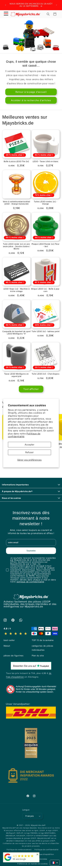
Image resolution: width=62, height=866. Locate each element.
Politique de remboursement (19, 850)
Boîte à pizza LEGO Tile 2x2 (16, 161)
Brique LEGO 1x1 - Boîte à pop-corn (45, 290)
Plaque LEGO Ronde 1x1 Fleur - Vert (45, 245)
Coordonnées (41, 859)
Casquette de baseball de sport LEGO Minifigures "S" (16, 332)
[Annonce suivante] (56, 5)
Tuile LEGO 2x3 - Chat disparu (45, 374)
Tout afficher (31, 389)
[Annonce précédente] (5, 5)
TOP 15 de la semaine (43, 640)
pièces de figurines (13, 655)
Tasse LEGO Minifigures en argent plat (16, 375)
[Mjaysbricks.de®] (7, 860)
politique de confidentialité (30, 581)
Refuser (29, 452)
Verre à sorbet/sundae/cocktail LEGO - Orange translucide (16, 203)
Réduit (7, 646)
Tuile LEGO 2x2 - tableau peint (45, 331)
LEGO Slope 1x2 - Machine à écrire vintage (16, 290)
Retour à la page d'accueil (31, 91)
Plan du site (38, 655)
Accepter (29, 444)
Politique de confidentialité (24, 435)
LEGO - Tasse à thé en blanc (45, 161)
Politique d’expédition (44, 854)
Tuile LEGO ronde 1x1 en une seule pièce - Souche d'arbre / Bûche (16, 246)
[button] (6, 14)
